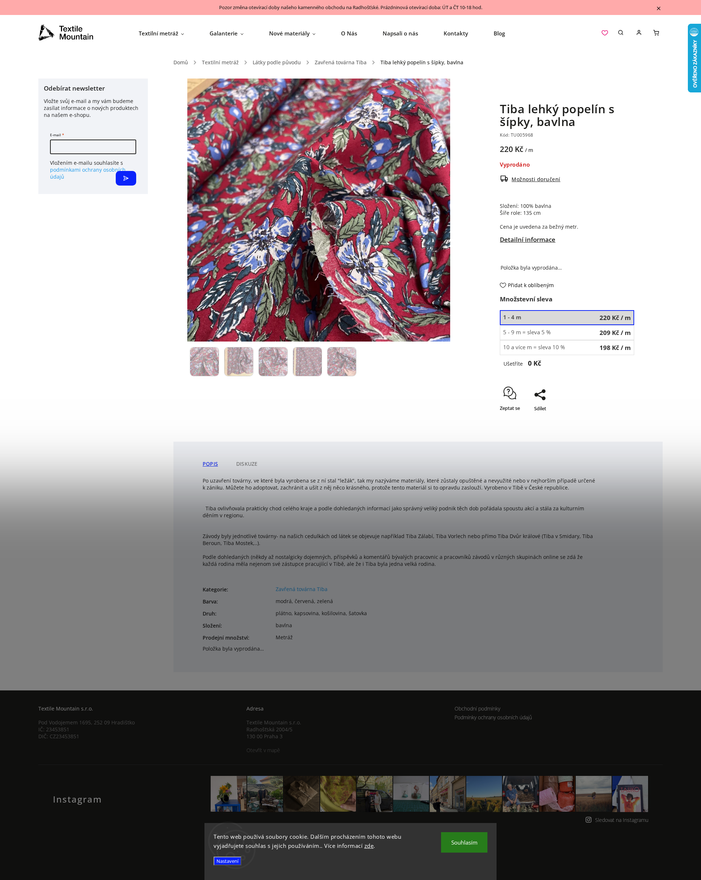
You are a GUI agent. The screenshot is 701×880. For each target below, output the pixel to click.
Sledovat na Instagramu (621, 819)
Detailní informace (527, 239)
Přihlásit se (126, 178)
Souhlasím (464, 842)
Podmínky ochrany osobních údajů (493, 717)
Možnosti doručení (536, 179)
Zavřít (611, 421)
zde (369, 845)
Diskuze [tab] (246, 463)
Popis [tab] (210, 463)
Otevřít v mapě (263, 750)
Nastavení (227, 861)
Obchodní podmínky (477, 708)
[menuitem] (168, 33)
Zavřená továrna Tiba (301, 589)
